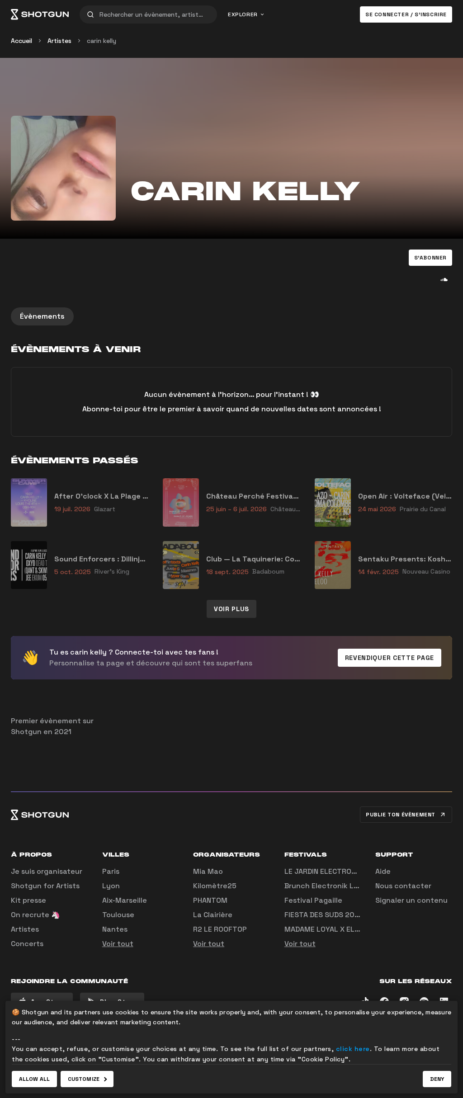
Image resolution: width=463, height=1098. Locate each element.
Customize (83, 1079)
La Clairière (212, 914)
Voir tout (117, 943)
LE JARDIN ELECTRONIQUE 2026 (338, 871)
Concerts (27, 943)
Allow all (34, 1079)
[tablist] (231, 316)
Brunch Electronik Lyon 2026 (335, 886)
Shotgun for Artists (45, 886)
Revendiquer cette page (389, 658)
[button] (430, 258)
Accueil (21, 41)
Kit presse (28, 900)
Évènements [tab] (42, 316)
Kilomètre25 (214, 886)
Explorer (243, 14)
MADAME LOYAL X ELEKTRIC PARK (341, 929)
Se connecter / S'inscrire (406, 14)
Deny (437, 1079)
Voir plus (231, 609)
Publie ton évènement (400, 814)
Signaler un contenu (411, 900)
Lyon (111, 886)
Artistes (59, 41)
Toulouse (118, 914)
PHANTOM (210, 900)
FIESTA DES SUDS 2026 (324, 914)
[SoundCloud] (444, 279)
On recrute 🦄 (35, 914)
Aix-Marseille (124, 900)
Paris (110, 871)
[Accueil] (40, 14)
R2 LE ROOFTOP (220, 929)
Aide (383, 871)
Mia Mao (208, 871)
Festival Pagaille (313, 900)
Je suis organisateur (46, 871)
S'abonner (430, 257)
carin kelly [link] (101, 41)
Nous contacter (403, 886)
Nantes (115, 929)
